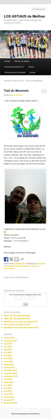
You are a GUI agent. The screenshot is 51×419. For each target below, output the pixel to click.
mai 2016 (8, 355)
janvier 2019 (9, 337)
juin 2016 (8, 352)
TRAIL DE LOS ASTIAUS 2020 (17, 315)
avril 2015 (8, 391)
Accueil (7, 61)
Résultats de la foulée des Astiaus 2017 (21, 321)
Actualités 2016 (19, 263)
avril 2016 (8, 358)
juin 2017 (8, 346)
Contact (32, 72)
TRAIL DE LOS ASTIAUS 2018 (17, 318)
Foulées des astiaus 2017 (14, 66)
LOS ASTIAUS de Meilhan (24, 16)
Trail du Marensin (16, 90)
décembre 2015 (10, 370)
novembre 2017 (10, 340)
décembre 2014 (10, 402)
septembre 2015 (11, 376)
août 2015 (8, 379)
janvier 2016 (9, 367)
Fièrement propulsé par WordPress (25, 413)
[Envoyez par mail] (16, 259)
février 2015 (9, 397)
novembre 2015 (10, 373)
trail (39, 263)
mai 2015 (8, 388)
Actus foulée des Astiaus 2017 (17, 324)
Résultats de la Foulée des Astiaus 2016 (21, 327)
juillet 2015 (8, 382)
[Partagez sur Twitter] (11, 259)
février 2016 (9, 364)
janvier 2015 (9, 400)
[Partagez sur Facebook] (6, 259)
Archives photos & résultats (15, 72)
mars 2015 (8, 394)
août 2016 (8, 349)
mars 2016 (8, 361)
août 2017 (8, 343)
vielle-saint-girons (22, 266)
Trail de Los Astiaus (21, 61)
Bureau (31, 66)
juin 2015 (8, 385)
